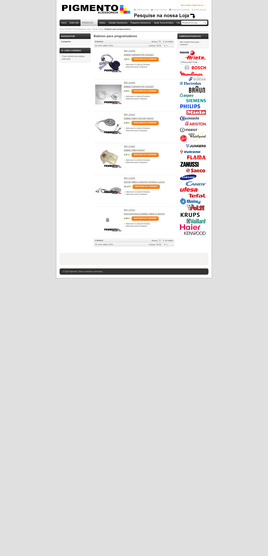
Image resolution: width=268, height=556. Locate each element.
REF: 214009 (129, 83)
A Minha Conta (142, 10)
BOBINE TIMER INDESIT (134, 150)
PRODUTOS (70, 29)
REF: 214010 (129, 114)
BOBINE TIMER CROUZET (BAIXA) (139, 118)
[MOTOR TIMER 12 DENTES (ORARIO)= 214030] (108, 190)
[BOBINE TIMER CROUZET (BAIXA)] (108, 126)
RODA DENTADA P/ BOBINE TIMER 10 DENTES (144, 214)
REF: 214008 (129, 51)
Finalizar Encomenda (181, 10)
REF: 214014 (129, 210)
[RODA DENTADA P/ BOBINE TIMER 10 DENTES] (108, 222)
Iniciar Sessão (200, 10)
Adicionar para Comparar (136, 67)
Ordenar (152, 46)
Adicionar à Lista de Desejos (138, 65)
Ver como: (99, 45)
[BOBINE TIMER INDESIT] (108, 158)
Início (62, 29)
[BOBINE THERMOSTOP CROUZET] (108, 63)
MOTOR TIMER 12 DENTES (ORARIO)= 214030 (144, 182)
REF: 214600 (129, 146)
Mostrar (155, 42)
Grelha (110, 45)
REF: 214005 (129, 178)
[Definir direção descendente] (167, 46)
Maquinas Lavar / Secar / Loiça (90, 29)
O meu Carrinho (160, 10)
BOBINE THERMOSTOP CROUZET (139, 55)
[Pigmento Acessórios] (96, 9)
